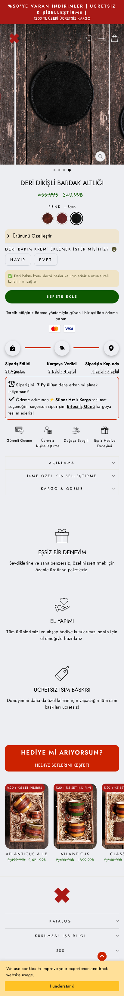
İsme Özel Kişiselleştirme (62, 475)
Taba (48, 218)
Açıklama (62, 462)
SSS (60, 950)
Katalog (60, 921)
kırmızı (62, 218)
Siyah (76, 218)
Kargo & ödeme (62, 488)
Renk (62, 206)
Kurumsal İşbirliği (60, 935)
